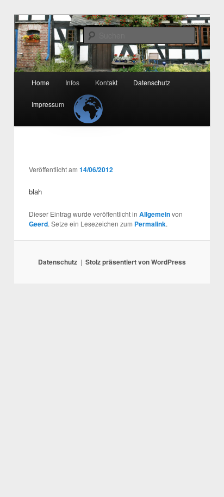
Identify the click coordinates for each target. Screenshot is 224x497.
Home (40, 82)
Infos (72, 82)
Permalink (150, 224)
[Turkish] (86, 99)
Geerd (38, 224)
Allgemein (154, 214)
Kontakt (106, 82)
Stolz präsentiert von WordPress (135, 262)
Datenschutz (151, 82)
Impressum (48, 104)
